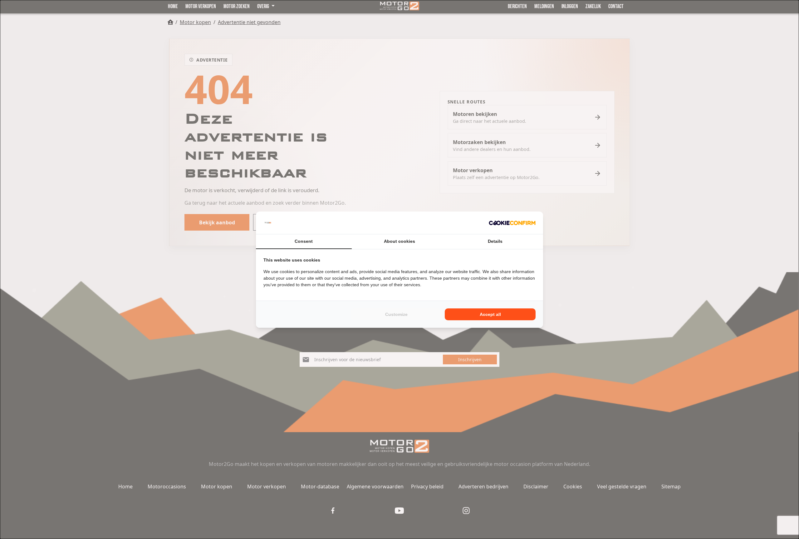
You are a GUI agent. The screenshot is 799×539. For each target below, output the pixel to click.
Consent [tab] (304, 241)
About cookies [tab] (399, 241)
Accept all (490, 314)
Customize (396, 314)
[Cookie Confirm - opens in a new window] (512, 223)
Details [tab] (495, 241)
